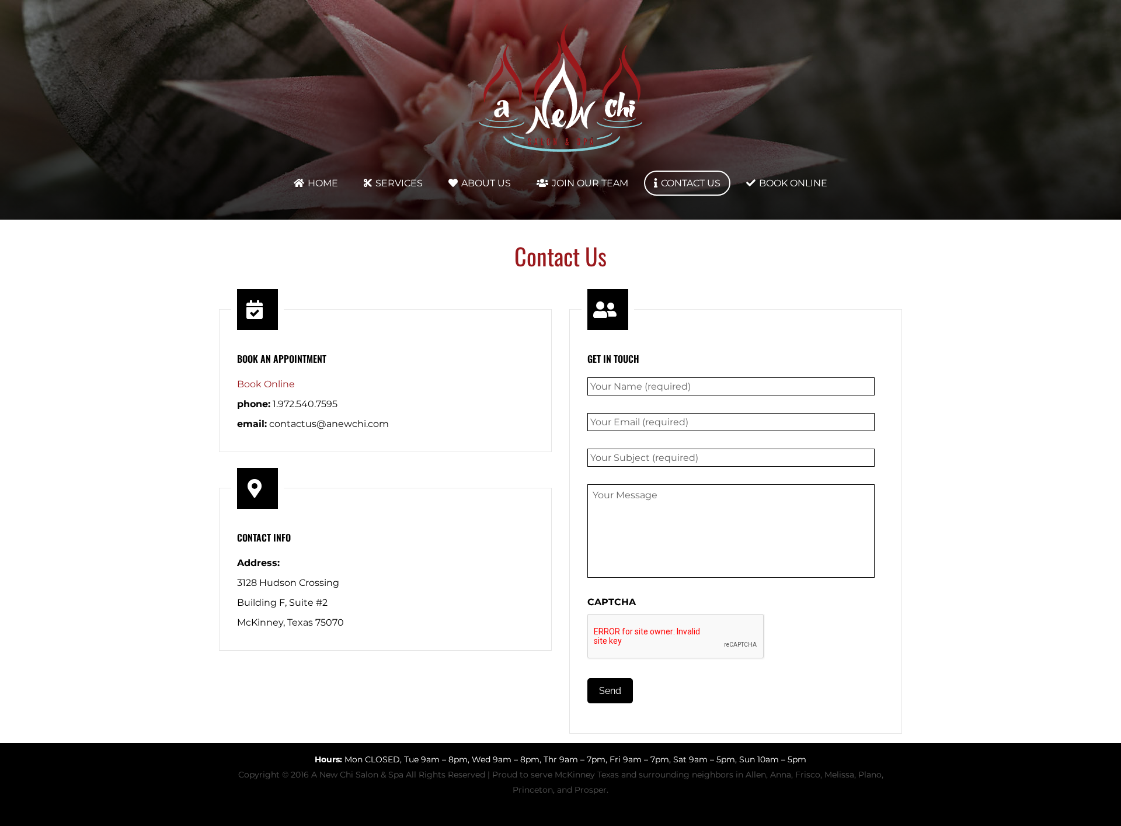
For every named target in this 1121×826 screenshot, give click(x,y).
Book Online (266, 384)
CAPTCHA (611, 602)
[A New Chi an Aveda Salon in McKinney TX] (560, 151)
